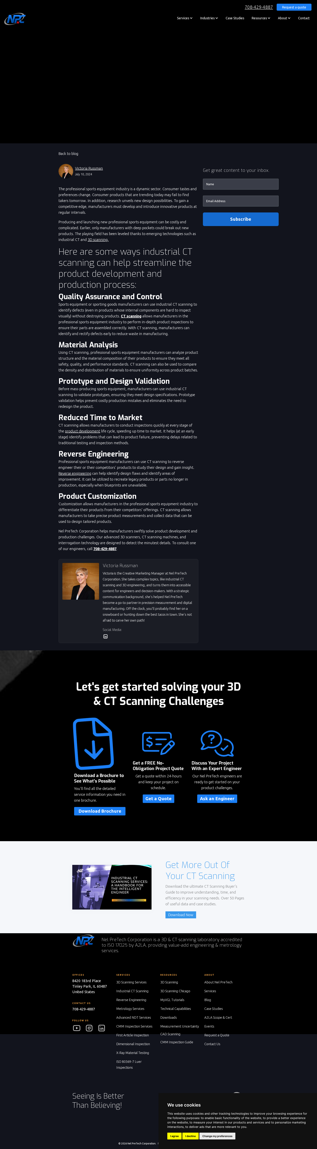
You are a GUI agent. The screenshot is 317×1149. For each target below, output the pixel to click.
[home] (15, 18)
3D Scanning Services (131, 982)
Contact (304, 18)
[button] (184, 18)
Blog (207, 1000)
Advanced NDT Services (133, 1017)
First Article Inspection (132, 1035)
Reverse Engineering (131, 1000)
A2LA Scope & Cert (218, 1017)
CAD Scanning (170, 1034)
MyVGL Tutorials (172, 1000)
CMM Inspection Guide (176, 1042)
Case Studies (235, 18)
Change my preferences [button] (217, 1136)
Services (210, 991)
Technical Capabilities (175, 1008)
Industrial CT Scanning (132, 991)
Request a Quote (216, 1035)
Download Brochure (100, 811)
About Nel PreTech (218, 982)
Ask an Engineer (217, 798)
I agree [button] (174, 1136)
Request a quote (294, 7)
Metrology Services (130, 1008)
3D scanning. (98, 239)
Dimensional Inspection (133, 1044)
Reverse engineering (75, 473)
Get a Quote (158, 798)
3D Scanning (169, 982)
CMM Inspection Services (134, 1026)
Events (209, 1026)
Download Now (180, 915)
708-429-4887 (259, 7)
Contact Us (212, 1044)
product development (82, 431)
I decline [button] (190, 1136)
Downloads (168, 1017)
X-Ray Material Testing (132, 1053)
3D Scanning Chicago (175, 991)
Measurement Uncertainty (179, 1026)
